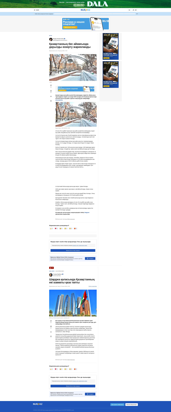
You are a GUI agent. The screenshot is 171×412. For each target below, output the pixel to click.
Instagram (91, 258)
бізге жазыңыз (71, 219)
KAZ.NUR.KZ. (59, 100)
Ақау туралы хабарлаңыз (117, 404)
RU (129, 10)
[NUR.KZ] (85, 10)
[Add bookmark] (51, 101)
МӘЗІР (37, 10)
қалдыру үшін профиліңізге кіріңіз (79, 245)
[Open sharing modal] (51, 96)
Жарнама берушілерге (131, 404)
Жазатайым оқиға (60, 271)
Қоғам (50, 35)
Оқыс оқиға (52, 271)
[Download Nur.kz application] (85, 4)
